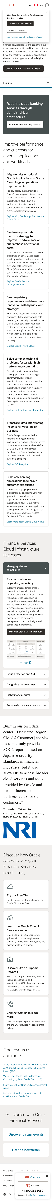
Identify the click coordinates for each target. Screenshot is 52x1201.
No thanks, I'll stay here (17, 30)
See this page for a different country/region (25, 37)
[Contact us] (47, 5)
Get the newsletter (26, 1150)
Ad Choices (7, 1180)
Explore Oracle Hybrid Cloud (21, 345)
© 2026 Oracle (8, 1171)
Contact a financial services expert (23, 68)
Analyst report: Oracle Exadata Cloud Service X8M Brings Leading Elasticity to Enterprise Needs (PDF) (25, 1068)
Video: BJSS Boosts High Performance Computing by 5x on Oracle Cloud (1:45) (22, 1077)
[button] (5, 5)
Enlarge (24, 662)
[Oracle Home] (11, 5)
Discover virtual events (26, 1134)
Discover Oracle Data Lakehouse (26, 631)
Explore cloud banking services (25, 124)
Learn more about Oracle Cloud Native (25, 521)
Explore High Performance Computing (25, 409)
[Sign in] (41, 5)
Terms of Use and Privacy (29, 1171)
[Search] (30, 5)
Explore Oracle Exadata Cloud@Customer (18, 283)
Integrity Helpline (9, 1185)
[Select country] (36, 5)
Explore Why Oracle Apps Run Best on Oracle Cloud (25, 218)
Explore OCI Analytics (17, 464)
